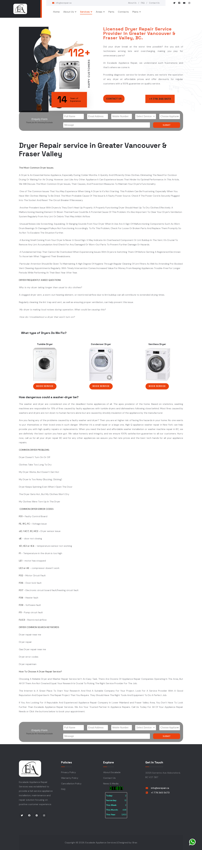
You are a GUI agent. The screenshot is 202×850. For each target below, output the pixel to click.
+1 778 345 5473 (160, 99)
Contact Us (154, 3)
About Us (132, 3)
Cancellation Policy (71, 783)
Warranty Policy (69, 777)
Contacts (123, 11)
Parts (111, 11)
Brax (134, 842)
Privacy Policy (68, 772)
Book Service (44, 386)
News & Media (110, 783)
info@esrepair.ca (63, 3)
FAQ (143, 3)
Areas (99, 11)
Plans (135, 11)
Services (85, 11)
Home (56, 11)
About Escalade (112, 772)
